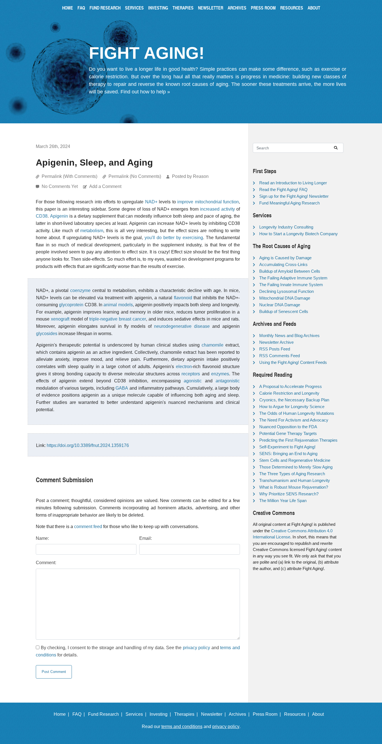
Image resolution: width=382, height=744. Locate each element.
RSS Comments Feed (279, 355)
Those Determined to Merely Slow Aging (296, 467)
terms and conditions (181, 726)
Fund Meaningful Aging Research (289, 203)
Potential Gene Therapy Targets (288, 433)
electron (184, 366)
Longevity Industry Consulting (286, 227)
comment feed (88, 526)
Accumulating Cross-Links (283, 264)
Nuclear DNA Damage (279, 304)
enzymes (220, 373)
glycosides (46, 333)
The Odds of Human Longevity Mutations (296, 413)
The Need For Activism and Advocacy (293, 420)
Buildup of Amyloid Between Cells (289, 271)
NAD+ (151, 201)
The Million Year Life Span (282, 500)
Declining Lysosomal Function (286, 291)
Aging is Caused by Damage (285, 257)
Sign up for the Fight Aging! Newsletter (294, 196)
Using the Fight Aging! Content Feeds (293, 362)
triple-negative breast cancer (117, 319)
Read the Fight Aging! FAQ (283, 189)
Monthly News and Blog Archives (289, 335)
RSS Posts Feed (274, 349)
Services (134, 7)
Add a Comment (105, 186)
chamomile (212, 345)
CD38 (42, 216)
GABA (121, 388)
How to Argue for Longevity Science (291, 406)
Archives (237, 7)
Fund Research (105, 7)
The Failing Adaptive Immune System (293, 278)
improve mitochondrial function (208, 201)
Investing (158, 7)
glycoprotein (71, 304)
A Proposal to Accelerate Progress (290, 386)
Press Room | (268, 714)
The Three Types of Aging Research (292, 473)
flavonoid (183, 297)
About (314, 7)
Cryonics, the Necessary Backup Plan (294, 399)
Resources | (297, 714)
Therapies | (187, 714)
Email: (145, 538)
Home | (62, 714)
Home (67, 7)
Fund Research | (106, 714)
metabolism (91, 230)
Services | (137, 714)
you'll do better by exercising (174, 237)
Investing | (161, 714)
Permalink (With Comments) (69, 176)
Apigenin (59, 216)
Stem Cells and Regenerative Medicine (294, 460)
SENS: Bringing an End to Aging (288, 453)
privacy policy (196, 647)
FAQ (81, 7)
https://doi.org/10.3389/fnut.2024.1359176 (88, 445)
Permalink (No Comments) (135, 176)
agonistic (193, 380)
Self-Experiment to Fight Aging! (287, 446)
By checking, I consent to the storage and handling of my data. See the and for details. (138, 651)
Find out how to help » (145, 92)
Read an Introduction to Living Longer (293, 182)
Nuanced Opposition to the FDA (288, 426)
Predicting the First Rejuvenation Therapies (298, 440)
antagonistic (228, 380)
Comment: (46, 562)
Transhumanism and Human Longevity (294, 480)
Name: (42, 538)
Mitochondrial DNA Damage (284, 298)
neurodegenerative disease (182, 326)
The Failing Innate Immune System (291, 284)
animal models (118, 304)
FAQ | (79, 714)
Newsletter (210, 7)
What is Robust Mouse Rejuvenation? (293, 487)
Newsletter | (214, 714)
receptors (190, 373)
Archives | (240, 714)
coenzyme (80, 290)
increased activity (217, 209)
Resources (291, 7)
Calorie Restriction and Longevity (289, 393)
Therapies (183, 7)
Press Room (263, 7)
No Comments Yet (60, 186)
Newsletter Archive (276, 342)
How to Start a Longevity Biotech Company (298, 233)
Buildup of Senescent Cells (283, 311)
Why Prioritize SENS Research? (289, 493)
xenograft (60, 319)
